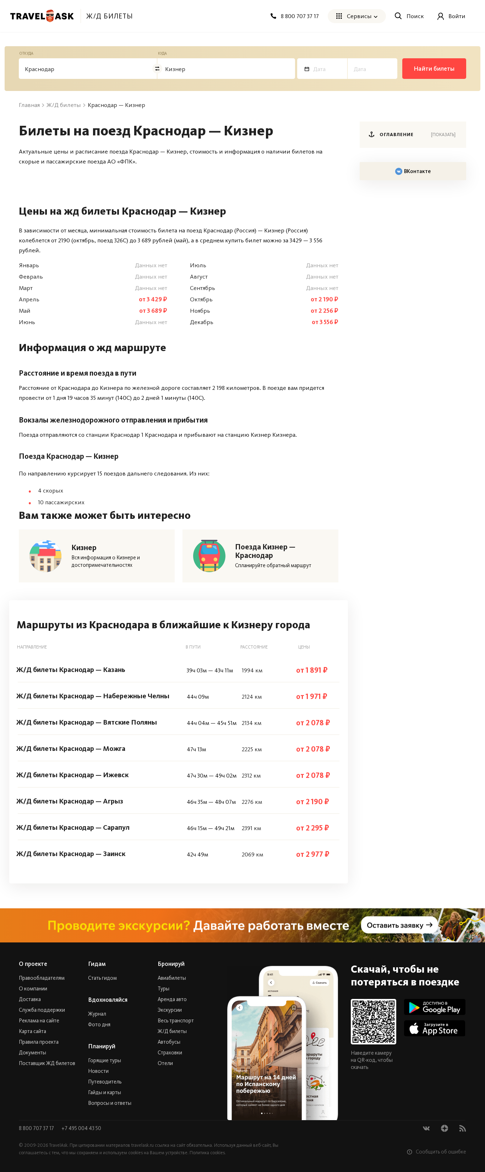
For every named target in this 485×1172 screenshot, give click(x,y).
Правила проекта (39, 1042)
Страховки (170, 1052)
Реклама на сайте (39, 1020)
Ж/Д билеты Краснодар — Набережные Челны (92, 696)
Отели (165, 1063)
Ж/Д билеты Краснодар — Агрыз (69, 801)
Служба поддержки (42, 1010)
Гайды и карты (104, 1092)
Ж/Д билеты (172, 1031)
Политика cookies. (208, 1152)
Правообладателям (42, 978)
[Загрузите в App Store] (434, 1028)
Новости (98, 1071)
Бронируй (171, 963)
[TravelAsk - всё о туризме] (41, 16)
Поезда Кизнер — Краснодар (265, 551)
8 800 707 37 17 (37, 1128)
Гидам (97, 963)
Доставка (30, 999)
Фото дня (99, 1024)
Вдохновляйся (107, 999)
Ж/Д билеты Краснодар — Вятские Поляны (86, 722)
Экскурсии (170, 1010)
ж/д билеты (109, 16)
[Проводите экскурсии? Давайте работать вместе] (242, 925)
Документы (32, 1052)
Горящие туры (104, 1060)
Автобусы (169, 1042)
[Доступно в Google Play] (434, 1007)
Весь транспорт (176, 1020)
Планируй (101, 1046)
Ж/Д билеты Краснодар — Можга (70, 748)
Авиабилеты (172, 978)
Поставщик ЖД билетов (47, 1063)
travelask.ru (142, 1145)
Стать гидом (102, 978)
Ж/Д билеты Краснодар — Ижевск (72, 774)
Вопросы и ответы (109, 1103)
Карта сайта (32, 1031)
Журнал (97, 1014)
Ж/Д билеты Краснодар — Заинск (70, 853)
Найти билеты (434, 68)
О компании (33, 988)
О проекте (33, 963)
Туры (163, 988)
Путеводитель (104, 1082)
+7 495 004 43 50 (81, 1128)
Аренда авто (172, 999)
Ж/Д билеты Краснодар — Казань (70, 669)
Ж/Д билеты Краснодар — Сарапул (73, 827)
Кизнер (84, 547)
